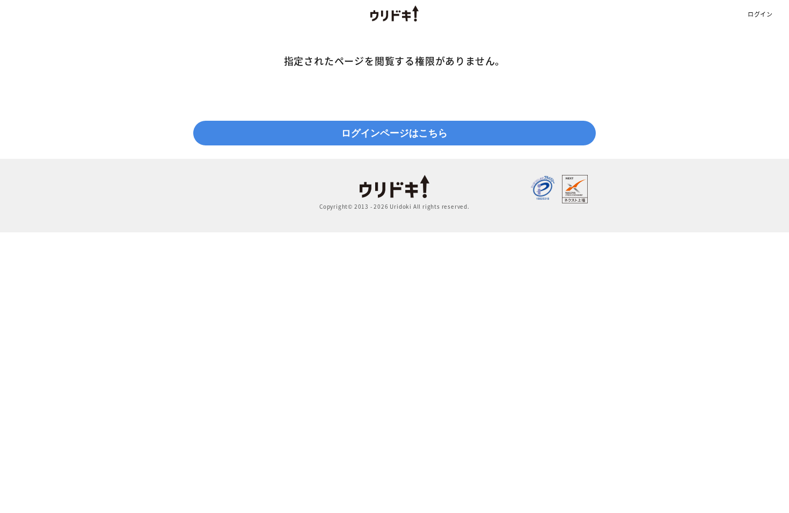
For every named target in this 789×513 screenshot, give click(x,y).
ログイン (760, 14)
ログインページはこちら (394, 133)
